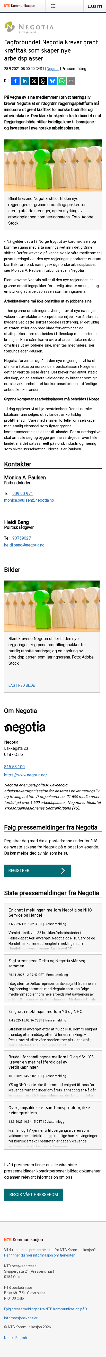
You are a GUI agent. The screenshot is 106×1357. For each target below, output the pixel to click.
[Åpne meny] (54, 6)
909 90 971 (22, 493)
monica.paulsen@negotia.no (29, 500)
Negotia (53, 69)
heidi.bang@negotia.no (24, 545)
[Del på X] (34, 81)
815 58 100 (14, 766)
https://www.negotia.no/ (25, 775)
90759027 (21, 538)
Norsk (8, 1338)
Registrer (18, 870)
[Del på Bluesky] (52, 81)
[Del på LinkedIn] (25, 81)
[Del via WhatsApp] (62, 81)
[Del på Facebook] (15, 81)
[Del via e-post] (71, 81)
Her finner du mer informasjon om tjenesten (39, 1255)
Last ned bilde (21, 685)
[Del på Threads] (43, 81)
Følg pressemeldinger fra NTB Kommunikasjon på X (45, 1309)
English (21, 1338)
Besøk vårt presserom (33, 1194)
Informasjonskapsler (21, 1318)
